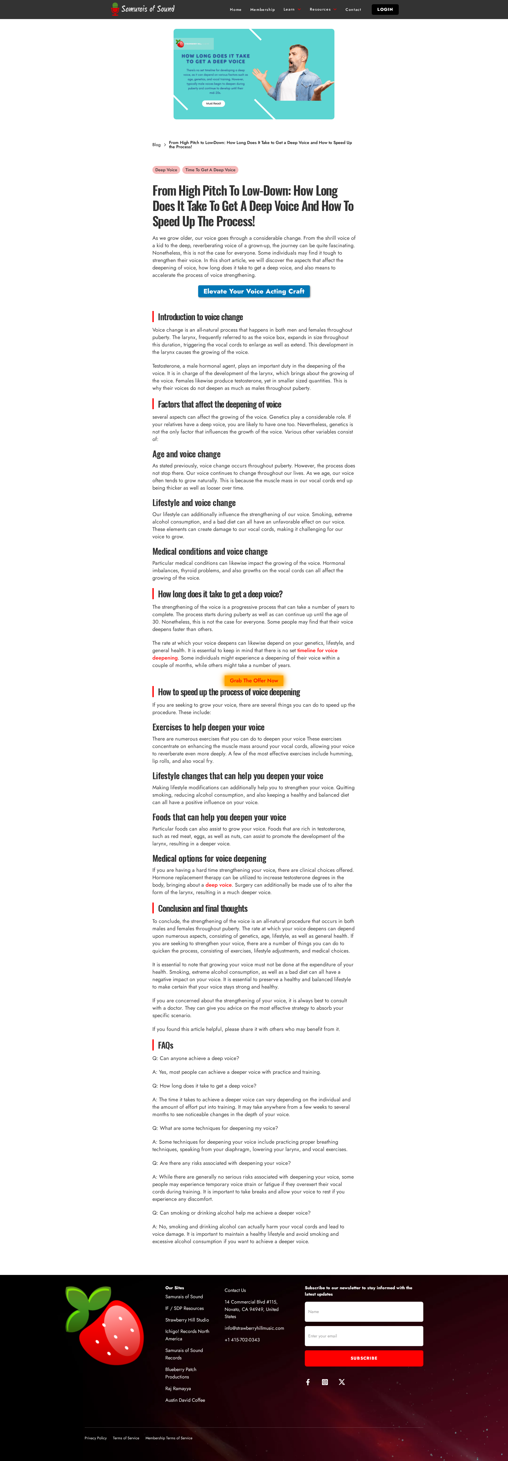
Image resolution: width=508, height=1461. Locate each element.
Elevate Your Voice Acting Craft (254, 291)
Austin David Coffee (185, 1400)
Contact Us (235, 1290)
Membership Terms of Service (169, 1438)
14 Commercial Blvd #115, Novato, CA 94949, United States (252, 1309)
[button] (292, 10)
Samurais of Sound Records (184, 1354)
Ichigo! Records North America (187, 1335)
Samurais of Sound (184, 1296)
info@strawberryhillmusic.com (254, 1328)
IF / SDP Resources (184, 1308)
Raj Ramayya (178, 1388)
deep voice (219, 885)
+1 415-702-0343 (242, 1339)
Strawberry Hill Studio (187, 1319)
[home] (144, 9)
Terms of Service (126, 1438)
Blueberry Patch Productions (180, 1373)
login (385, 9)
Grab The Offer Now (254, 680)
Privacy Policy (96, 1438)
